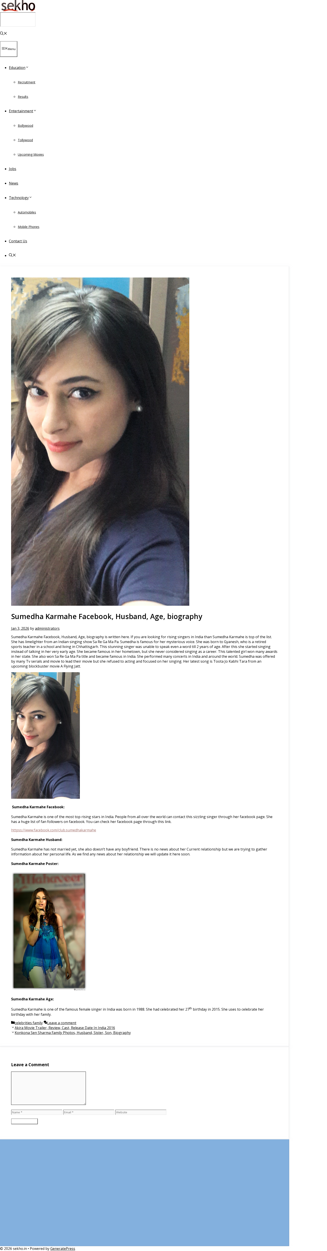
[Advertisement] (144, 1195)
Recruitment (26, 82)
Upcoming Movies (31, 154)
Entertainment (21, 111)
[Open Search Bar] (3, 33)
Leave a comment (61, 1022)
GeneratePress (62, 1248)
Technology (19, 197)
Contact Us (18, 241)
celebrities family (29, 1022)
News (13, 183)
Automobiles (27, 212)
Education (17, 67)
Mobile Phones (28, 227)
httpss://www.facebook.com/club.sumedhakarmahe (53, 830)
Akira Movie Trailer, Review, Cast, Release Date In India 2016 (65, 1027)
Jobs (12, 168)
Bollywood (25, 125)
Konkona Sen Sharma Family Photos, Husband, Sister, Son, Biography (73, 1032)
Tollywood (25, 140)
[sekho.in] (18, 9)
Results (23, 97)
